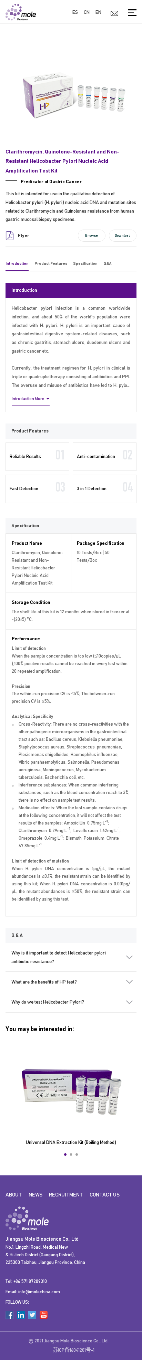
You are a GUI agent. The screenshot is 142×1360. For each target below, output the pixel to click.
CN (87, 12)
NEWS (35, 1195)
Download (123, 235)
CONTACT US (105, 1195)
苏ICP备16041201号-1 (73, 1350)
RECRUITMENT (66, 1195)
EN (98, 12)
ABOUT (14, 1195)
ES (75, 12)
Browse (91, 235)
